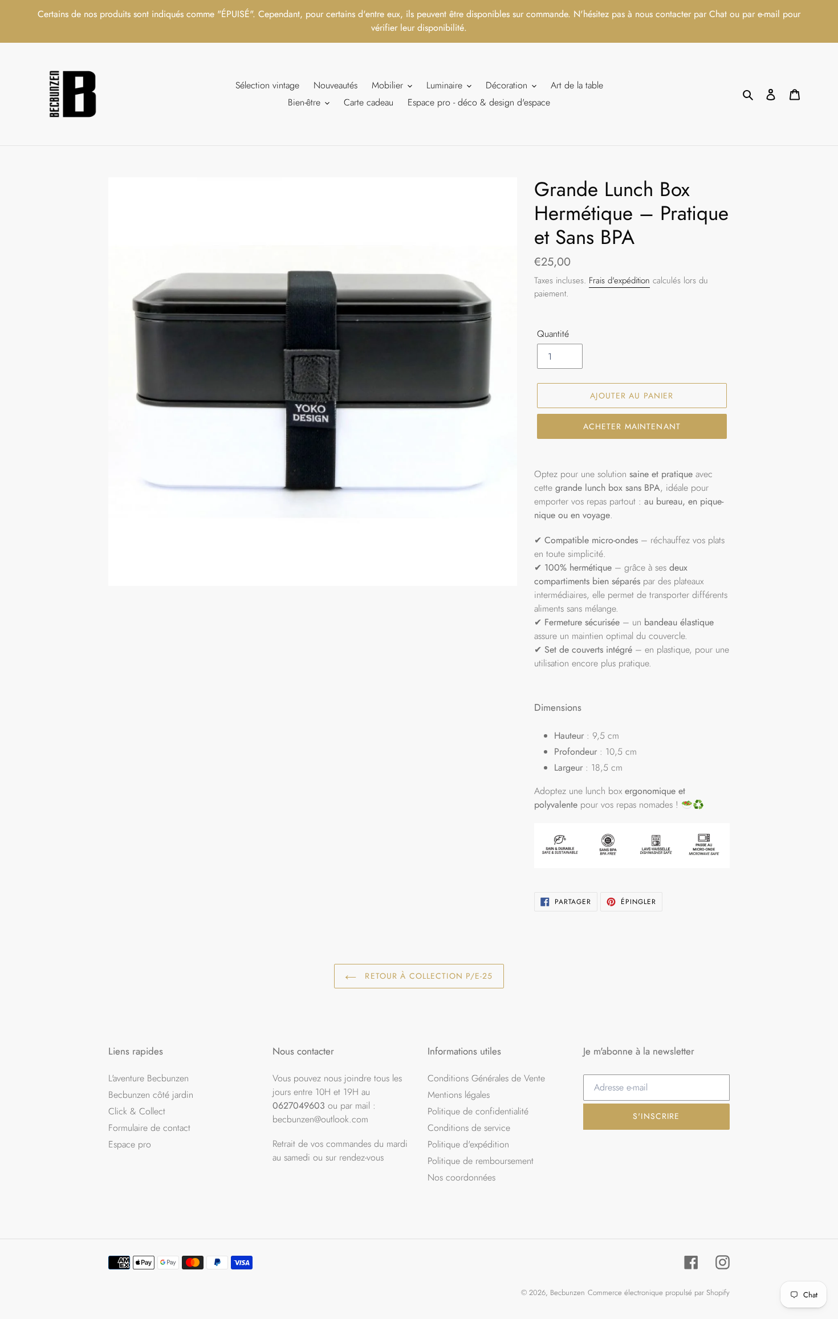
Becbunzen (567, 1292)
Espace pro (129, 1144)
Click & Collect (136, 1111)
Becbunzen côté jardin (150, 1094)
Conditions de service (469, 1127)
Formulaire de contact (149, 1127)
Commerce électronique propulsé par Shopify (659, 1292)
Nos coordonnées (461, 1177)
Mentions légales (459, 1094)
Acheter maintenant (632, 426)
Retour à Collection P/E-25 (427, 976)
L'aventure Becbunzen (148, 1078)
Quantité (553, 333)
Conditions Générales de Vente (486, 1078)
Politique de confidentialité (478, 1111)
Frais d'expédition (619, 280)
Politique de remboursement (481, 1160)
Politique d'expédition (468, 1144)
